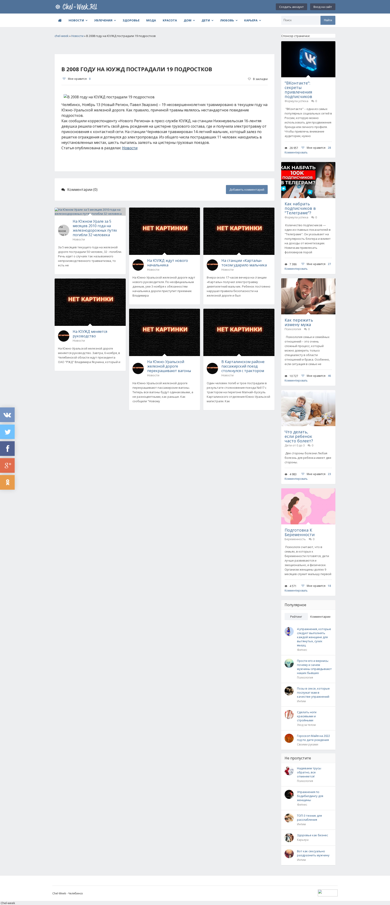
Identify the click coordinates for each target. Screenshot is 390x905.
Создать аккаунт (291, 7)
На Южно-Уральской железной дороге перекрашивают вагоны (169, 366)
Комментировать (296, 152)
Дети (206, 20)
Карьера (251, 20)
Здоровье (131, 20)
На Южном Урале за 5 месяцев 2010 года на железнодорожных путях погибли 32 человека (95, 228)
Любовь (227, 20)
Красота (170, 20)
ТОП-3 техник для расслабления (309, 818)
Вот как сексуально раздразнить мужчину (313, 853)
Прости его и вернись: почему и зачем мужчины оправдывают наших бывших (314, 667)
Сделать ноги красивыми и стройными (306, 716)
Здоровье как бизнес (312, 835)
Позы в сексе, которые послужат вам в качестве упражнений (313, 692)
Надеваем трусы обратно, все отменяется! (309, 772)
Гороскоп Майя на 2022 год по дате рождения (313, 738)
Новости (76, 20)
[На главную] (77, 7)
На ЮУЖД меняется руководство (90, 333)
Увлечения (103, 20)
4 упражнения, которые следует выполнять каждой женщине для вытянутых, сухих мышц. (314, 637)
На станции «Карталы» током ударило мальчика (244, 262)
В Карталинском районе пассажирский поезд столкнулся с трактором (243, 366)
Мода (151, 20)
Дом (187, 20)
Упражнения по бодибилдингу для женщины (310, 796)
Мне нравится (79, 79)
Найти (328, 20)
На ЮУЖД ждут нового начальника (167, 262)
